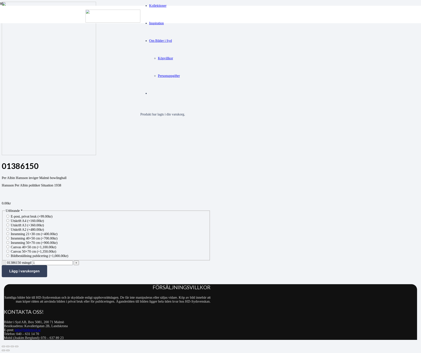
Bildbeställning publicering (39, 256)
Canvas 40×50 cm (33, 247)
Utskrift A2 (27, 229)
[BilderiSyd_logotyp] (113, 21)
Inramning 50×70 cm (34, 243)
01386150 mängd (19, 262)
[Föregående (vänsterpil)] (3, 350)
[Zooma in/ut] (3, 346)
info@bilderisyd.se (28, 330)
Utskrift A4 (27, 221)
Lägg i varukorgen (24, 271)
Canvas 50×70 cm (33, 251)
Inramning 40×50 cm (34, 238)
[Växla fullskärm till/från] (8, 346)
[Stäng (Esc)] (16, 346)
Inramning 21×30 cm (34, 234)
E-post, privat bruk (31, 216)
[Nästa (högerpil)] (8, 350)
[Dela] (12, 346)
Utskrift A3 (27, 225)
